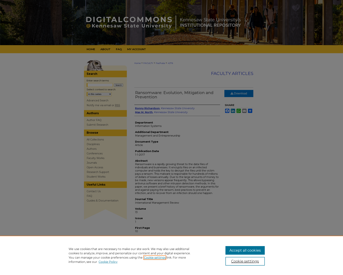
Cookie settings (155, 257)
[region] (171, 255)
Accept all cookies (245, 250)
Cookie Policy (108, 262)
